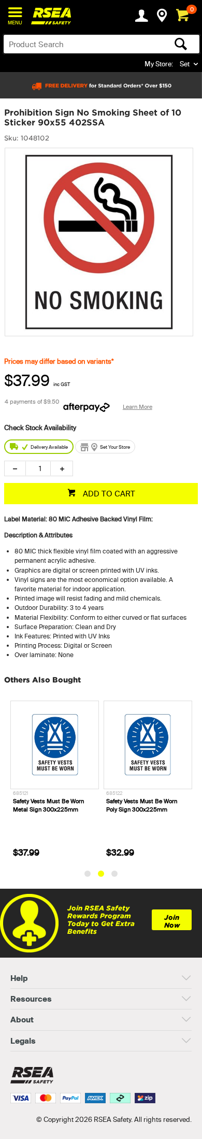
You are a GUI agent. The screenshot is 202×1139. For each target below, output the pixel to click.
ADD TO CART (108, 494)
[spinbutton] (38, 468)
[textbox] (80, 44)
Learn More (137, 406)
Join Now (172, 921)
